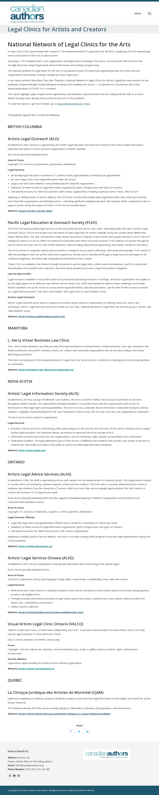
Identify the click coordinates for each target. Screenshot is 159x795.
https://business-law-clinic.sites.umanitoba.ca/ (46, 369)
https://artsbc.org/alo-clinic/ (36, 210)
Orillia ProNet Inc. (87, 790)
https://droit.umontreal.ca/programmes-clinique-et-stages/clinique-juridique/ (65, 713)
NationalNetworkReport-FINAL (73, 103)
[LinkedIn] (87, 731)
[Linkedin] (18, 776)
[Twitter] (79, 731)
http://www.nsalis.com (32, 450)
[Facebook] (71, 731)
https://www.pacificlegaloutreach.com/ (42, 316)
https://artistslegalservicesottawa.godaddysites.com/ (51, 612)
